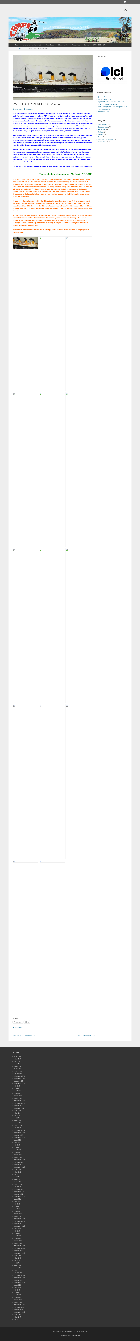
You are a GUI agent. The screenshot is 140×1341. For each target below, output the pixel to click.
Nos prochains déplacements (31, 45)
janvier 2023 (18, 1157)
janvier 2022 (18, 1187)
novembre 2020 (19, 1221)
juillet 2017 (17, 1317)
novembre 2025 (19, 1078)
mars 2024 (17, 1123)
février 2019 (18, 1270)
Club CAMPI (69, 1331)
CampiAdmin (29, 109)
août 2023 (17, 1140)
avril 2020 (17, 1236)
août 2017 (17, 1314)
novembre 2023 (19, 1133)
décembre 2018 (19, 1275)
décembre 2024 (19, 1101)
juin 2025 (17, 1086)
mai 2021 (17, 1206)
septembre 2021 (19, 1196)
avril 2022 (17, 1179)
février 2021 (18, 1214)
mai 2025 (17, 1088)
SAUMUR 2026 (103, 111)
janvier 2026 (18, 1074)
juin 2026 (17, 1061)
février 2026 (18, 1071)
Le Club (15, 45)
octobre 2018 (18, 1280)
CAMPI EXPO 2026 (99, 45)
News (100, 137)
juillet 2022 (17, 1172)
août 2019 (17, 1255)
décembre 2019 (19, 1246)
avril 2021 (17, 1209)
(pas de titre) (102, 97)
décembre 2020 (19, 1219)
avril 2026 (17, 1066)
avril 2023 (17, 1150)
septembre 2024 (19, 1108)
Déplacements (63, 45)
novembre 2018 (19, 1278)
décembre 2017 (19, 1305)
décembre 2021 (19, 1189)
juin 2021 (17, 1204)
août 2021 (17, 1199)
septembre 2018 (19, 1282)
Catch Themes (75, 1335)
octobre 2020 (18, 1223)
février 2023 (18, 1155)
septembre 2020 (19, 1226)
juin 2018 (17, 1290)
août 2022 (17, 1169)
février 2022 (18, 1184)
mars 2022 (17, 1182)
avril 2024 (17, 1120)
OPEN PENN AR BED (105, 139)
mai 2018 (17, 1292)
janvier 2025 (18, 1098)
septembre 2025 (19, 1083)
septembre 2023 (19, 1137)
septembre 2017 (19, 1312)
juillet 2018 (17, 1287)
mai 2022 (17, 1177)
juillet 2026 (17, 1059)
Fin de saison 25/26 (104, 99)
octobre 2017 (18, 1309)
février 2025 (18, 1096)
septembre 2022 (19, 1167)
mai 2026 (17, 1064)
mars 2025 (17, 1093)
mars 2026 (17, 1069)
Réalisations (76, 45)
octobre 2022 (18, 1164)
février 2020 (18, 1241)
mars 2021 (17, 1211)
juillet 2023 (17, 1142)
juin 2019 (17, 1260)
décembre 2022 (19, 1160)
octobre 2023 (18, 1135)
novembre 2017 (19, 1307)
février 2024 (18, 1125)
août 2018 (17, 1285)
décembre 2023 (19, 1130)
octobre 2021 (18, 1194)
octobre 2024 (18, 1105)
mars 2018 (17, 1297)
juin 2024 (17, 1115)
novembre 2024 (19, 1103)
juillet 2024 (17, 1113)
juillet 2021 (17, 1201)
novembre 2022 (19, 1162)
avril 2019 (17, 1265)
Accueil (15, 49)
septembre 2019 (19, 1253)
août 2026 (17, 1056)
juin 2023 (17, 1145)
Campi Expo (50, 45)
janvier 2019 (18, 1273)
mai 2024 (17, 1118)
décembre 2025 (19, 1076)
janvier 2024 (18, 1128)
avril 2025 (17, 1091)
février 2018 (18, 1300)
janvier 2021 (18, 1216)
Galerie (86, 45)
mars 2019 (17, 1268)
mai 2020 (17, 1233)
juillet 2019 (17, 1258)
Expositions (102, 129)
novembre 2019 (19, 1248)
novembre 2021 (19, 1192)
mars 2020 (17, 1238)
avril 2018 (17, 1295)
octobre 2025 (18, 1081)
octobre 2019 (18, 1250)
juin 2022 (17, 1174)
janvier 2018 (18, 1302)
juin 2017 (17, 1319)
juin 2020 (17, 1231)
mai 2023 (17, 1147)
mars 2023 (17, 1152)
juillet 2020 (17, 1228)
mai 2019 (17, 1263)
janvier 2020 (18, 1243)
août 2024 (17, 1110)
